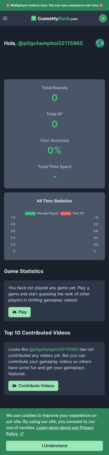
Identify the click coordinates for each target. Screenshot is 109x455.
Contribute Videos (36, 385)
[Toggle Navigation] (5, 18)
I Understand (54, 445)
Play (23, 311)
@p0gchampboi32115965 (53, 349)
